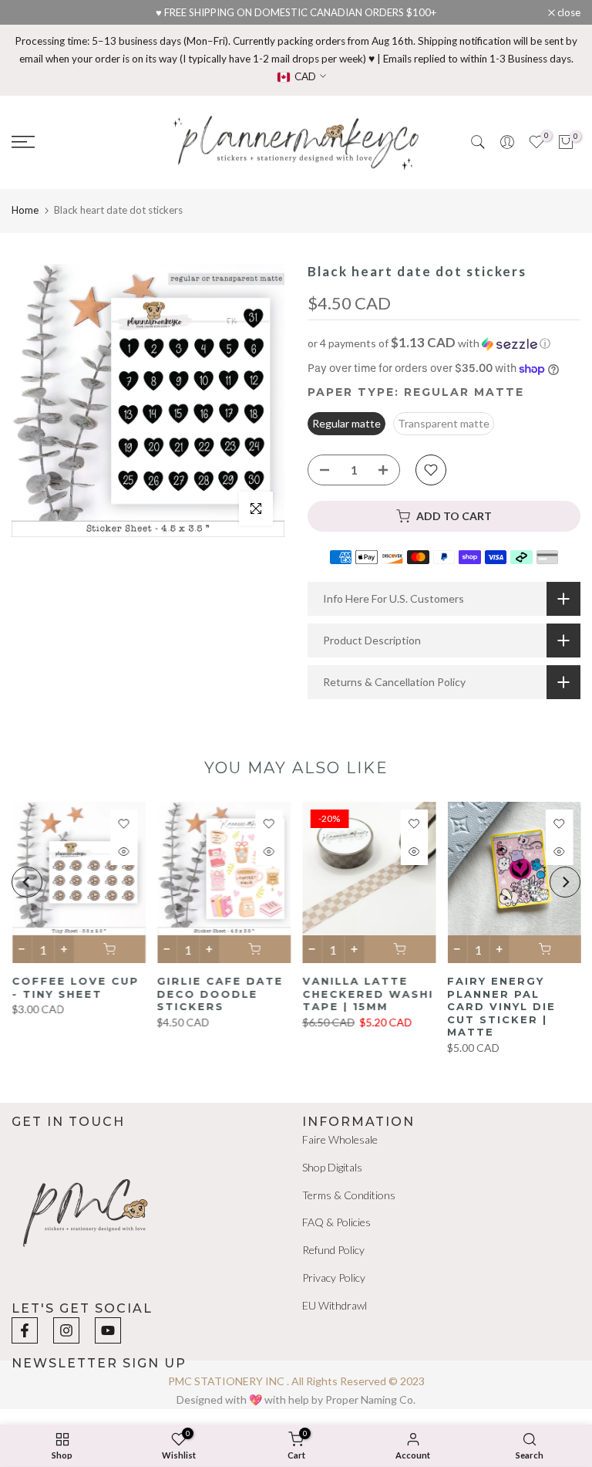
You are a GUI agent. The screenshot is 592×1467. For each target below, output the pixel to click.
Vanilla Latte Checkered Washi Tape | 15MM (367, 993)
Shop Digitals (332, 1167)
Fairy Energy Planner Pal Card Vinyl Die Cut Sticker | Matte (501, 1006)
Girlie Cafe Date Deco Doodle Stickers (219, 993)
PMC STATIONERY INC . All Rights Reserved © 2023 (296, 1381)
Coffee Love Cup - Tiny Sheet (75, 987)
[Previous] (27, 882)
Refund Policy (333, 1249)
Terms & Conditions (348, 1195)
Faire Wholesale (340, 1139)
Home (25, 210)
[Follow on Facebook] (25, 1330)
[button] (444, 343)
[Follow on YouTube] (108, 1330)
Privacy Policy (333, 1277)
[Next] (565, 882)
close (31, 13)
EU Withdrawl (334, 1305)
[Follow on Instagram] (66, 1330)
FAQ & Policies (336, 1222)
